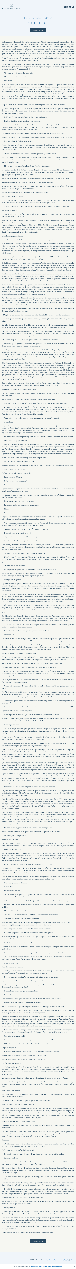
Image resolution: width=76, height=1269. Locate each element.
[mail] (65, 7)
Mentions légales (63, 1260)
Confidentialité (51, 1260)
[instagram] (67, 7)
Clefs (72, 1260)
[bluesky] (70, 7)
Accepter (34, 1267)
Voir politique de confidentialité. (50, 1267)
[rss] (73, 7)
